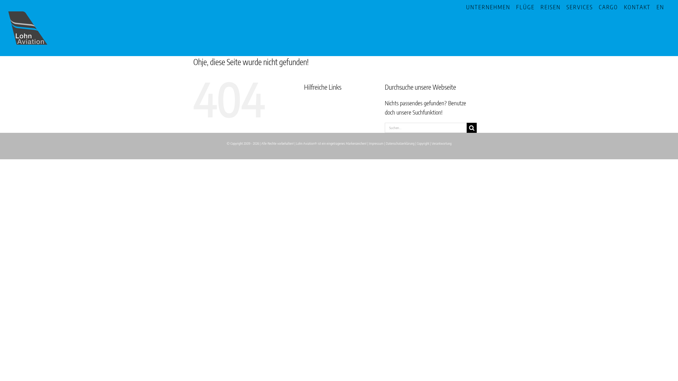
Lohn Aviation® (306, 143)
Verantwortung (442, 143)
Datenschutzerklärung (400, 143)
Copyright (423, 143)
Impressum (376, 143)
